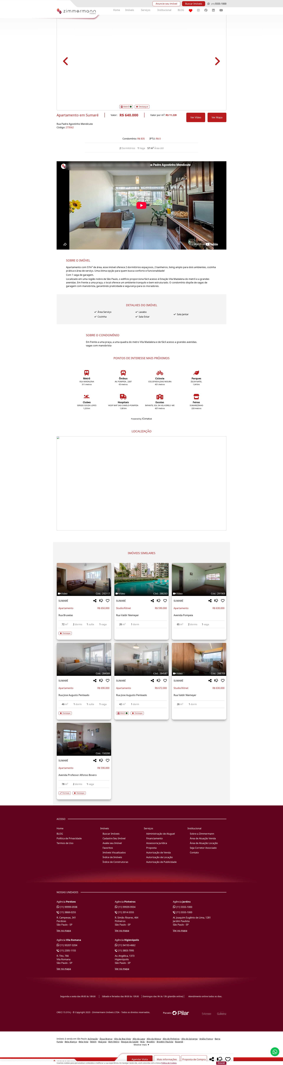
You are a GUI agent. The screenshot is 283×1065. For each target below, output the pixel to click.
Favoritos (108, 847)
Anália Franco (206, 1038)
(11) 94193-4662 (126, 945)
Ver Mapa (217, 117)
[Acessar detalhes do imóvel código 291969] (199, 630)
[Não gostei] (101, 601)
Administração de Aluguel (160, 833)
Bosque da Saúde (129, 1041)
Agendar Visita (140, 1059)
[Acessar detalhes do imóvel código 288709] (199, 710)
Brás (142, 1041)
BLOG (181, 10)
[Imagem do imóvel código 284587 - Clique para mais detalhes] (141, 659)
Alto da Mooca (154, 1038)
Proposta (151, 847)
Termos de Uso (65, 843)
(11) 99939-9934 (126, 907)
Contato (194, 852)
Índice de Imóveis (112, 857)
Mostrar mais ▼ (141, 1044)
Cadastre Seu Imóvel (114, 838)
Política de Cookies (169, 1063)
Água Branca (106, 1038)
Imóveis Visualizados (114, 852)
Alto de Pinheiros (171, 1038)
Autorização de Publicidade (161, 862)
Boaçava (102, 1041)
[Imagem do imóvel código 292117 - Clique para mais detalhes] (84, 579)
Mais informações (167, 1059)
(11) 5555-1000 (184, 907)
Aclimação (93, 1038)
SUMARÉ (63, 600)
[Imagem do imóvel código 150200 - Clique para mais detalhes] (84, 739)
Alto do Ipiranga (189, 1038)
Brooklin (151, 1041)
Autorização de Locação (159, 857)
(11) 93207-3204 (68, 945)
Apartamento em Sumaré (78, 115)
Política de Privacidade (69, 838)
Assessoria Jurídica (156, 843)
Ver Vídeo (195, 117)
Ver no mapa (64, 930)
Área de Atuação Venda (203, 838)
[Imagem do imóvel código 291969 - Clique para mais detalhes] (199, 579)
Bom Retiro (113, 1041)
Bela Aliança (71, 1041)
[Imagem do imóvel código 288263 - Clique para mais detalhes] (141, 579)
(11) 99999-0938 (68, 907)
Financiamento (154, 838)
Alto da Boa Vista (122, 1038)
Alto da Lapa (139, 1038)
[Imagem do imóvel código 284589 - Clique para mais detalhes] (84, 659)
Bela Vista (83, 1041)
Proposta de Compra (194, 1059)
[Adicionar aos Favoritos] (107, 601)
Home (116, 10)
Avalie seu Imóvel (112, 843)
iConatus (147, 418)
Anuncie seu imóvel (166, 3)
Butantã (179, 1041)
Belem (93, 1041)
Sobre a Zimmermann (202, 833)
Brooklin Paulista (165, 1041)
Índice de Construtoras (115, 862)
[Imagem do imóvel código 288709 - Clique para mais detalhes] (199, 659)
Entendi (221, 1063)
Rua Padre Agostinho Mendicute (75, 124)
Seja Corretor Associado (203, 847)
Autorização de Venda (158, 852)
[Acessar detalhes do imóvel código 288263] (141, 630)
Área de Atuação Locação (204, 843)
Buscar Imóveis (193, 3)
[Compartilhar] (94, 601)
